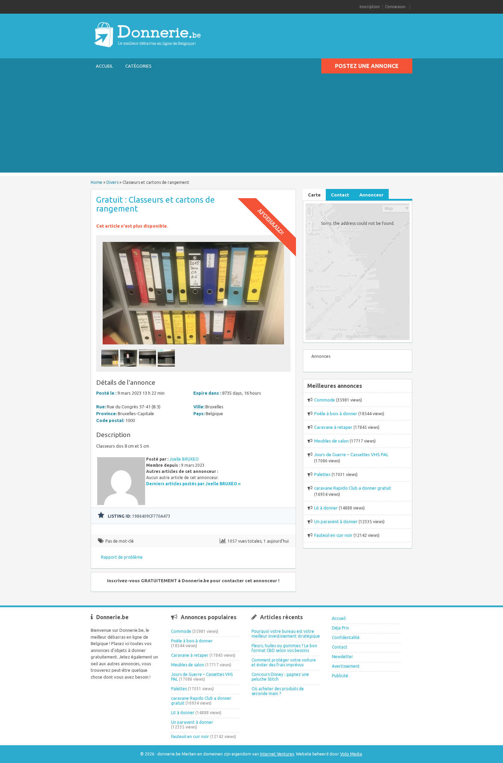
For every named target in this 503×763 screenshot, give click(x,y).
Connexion (395, 6)
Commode (324, 399)
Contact (339, 647)
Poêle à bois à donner (335, 413)
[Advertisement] (251, 125)
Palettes (322, 474)
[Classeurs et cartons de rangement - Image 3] (148, 368)
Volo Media (351, 754)
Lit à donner (326, 507)
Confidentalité (346, 637)
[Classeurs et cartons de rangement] (193, 346)
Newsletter (342, 656)
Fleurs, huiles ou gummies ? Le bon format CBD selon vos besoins (284, 648)
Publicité (340, 675)
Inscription (370, 6)
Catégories (138, 66)
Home (96, 182)
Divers (112, 182)
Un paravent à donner (336, 521)
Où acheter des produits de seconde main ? (278, 691)
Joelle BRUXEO (184, 459)
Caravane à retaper (333, 427)
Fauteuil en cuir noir (333, 535)
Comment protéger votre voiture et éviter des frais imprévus (284, 662)
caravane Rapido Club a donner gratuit (352, 488)
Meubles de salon (331, 440)
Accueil (104, 66)
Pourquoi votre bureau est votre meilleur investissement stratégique (286, 633)
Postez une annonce (367, 66)
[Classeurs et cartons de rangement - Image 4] (167, 368)
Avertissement (346, 666)
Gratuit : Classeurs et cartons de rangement (155, 204)
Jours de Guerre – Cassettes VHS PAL (351, 454)
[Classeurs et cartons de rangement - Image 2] (129, 368)
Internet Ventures (277, 754)
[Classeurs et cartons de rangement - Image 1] (110, 368)
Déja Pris (340, 628)
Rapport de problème (122, 557)
